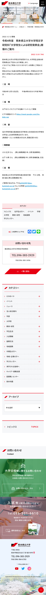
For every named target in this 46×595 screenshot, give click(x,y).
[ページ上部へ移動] (41, 590)
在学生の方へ (19, 212)
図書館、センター (12, 377)
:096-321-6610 (23, 513)
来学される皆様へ (12, 367)
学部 (38, 212)
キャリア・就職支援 (13, 372)
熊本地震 (9, 382)
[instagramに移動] (29, 568)
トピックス (7, 212)
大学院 (6, 215)
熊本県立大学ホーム (11, 27)
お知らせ (21, 27)
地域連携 (26, 215)
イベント (31, 212)
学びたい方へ (9, 219)
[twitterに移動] (23, 568)
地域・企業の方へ (12, 357)
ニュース (9, 306)
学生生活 (9, 331)
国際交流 (9, 341)
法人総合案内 (11, 311)
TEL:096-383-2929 (23, 255)
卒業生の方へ (11, 351)
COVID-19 (10, 296)
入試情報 (9, 336)
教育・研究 (16, 215)
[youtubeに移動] (16, 568)
